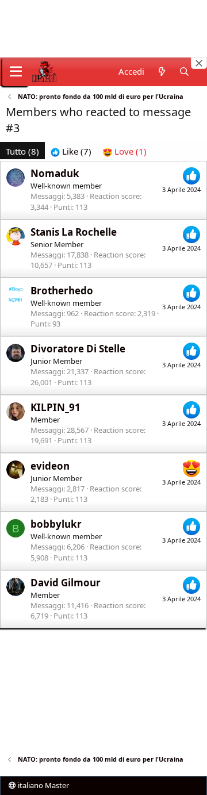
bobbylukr (56, 524)
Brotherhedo (61, 290)
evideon (50, 466)
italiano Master (42, 785)
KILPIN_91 (55, 407)
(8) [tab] (22, 151)
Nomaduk (54, 173)
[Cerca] (184, 71)
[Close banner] (199, 63)
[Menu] (15, 71)
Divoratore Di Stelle (77, 348)
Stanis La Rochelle (73, 232)
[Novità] (161, 71)
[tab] (71, 151)
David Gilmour (65, 582)
